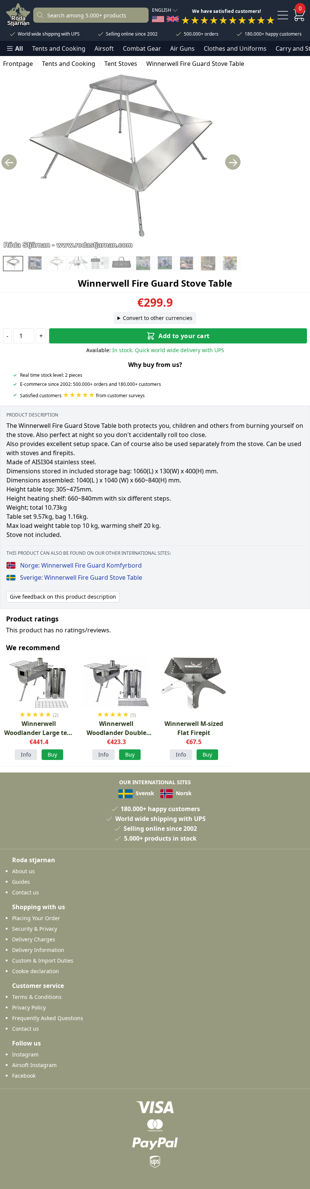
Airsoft (104, 48)
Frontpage (18, 63)
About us (23, 871)
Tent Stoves (120, 63)
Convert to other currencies (157, 317)
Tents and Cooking (58, 48)
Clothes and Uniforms (235, 48)
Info (26, 754)
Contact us (25, 892)
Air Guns (182, 48)
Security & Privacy (34, 928)
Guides (21, 881)
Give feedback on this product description (63, 596)
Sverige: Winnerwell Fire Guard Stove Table (81, 577)
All (19, 48)
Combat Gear (142, 48)
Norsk (183, 793)
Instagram (25, 1054)
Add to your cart (183, 336)
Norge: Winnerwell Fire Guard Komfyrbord (81, 565)
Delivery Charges (33, 939)
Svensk (144, 793)
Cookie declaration (35, 971)
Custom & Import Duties (42, 960)
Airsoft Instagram (34, 1065)
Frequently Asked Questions (47, 1018)
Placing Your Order (36, 918)
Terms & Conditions (37, 996)
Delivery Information (38, 949)
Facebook (24, 1075)
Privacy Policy (29, 1007)
